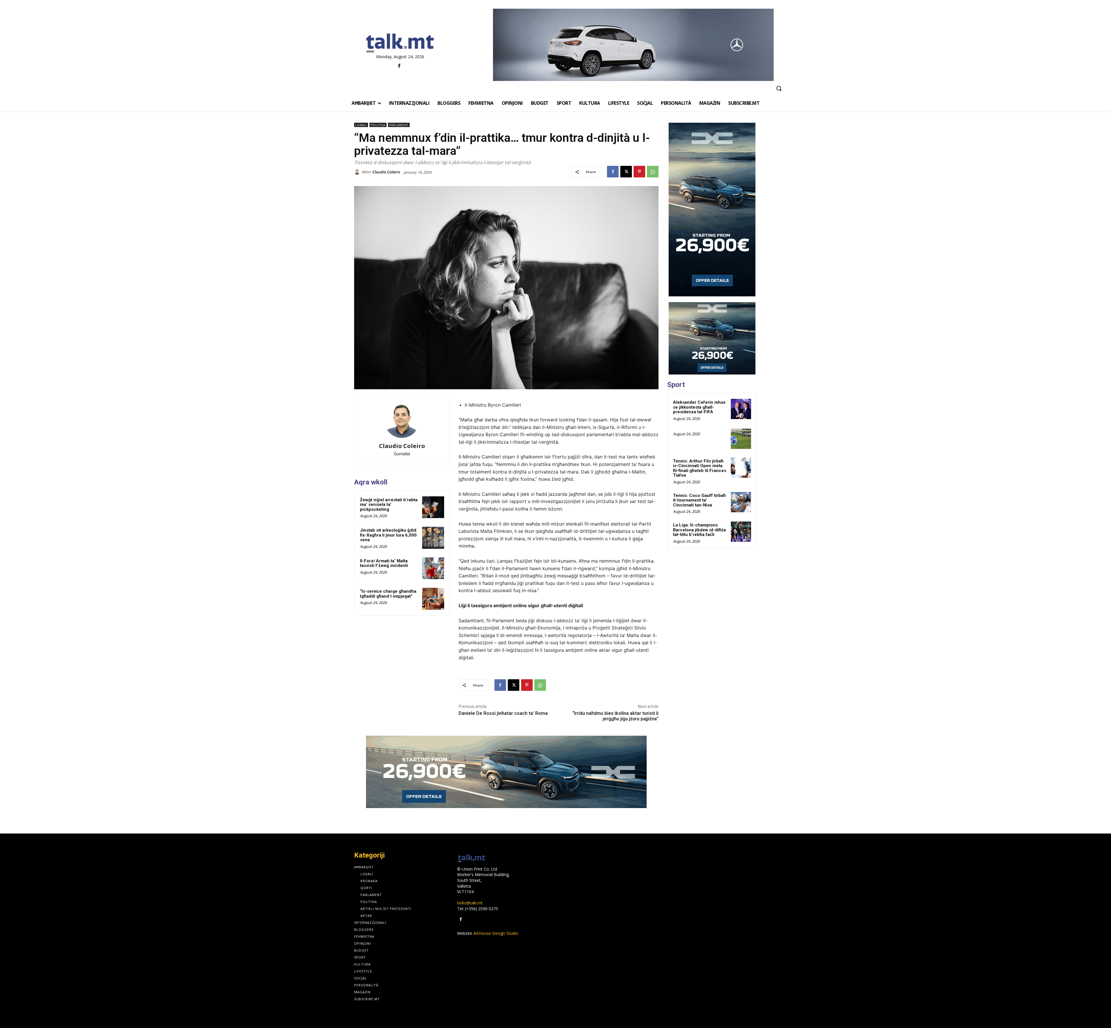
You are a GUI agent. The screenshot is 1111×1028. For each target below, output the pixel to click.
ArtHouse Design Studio (495, 933)
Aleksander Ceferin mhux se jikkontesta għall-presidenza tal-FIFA (699, 407)
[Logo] (400, 43)
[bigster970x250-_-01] (506, 772)
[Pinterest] (639, 171)
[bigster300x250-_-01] (712, 338)
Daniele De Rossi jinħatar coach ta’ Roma (503, 713)
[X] (626, 171)
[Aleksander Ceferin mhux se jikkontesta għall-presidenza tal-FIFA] (741, 409)
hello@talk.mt (470, 903)
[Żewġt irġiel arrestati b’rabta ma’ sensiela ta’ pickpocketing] (433, 507)
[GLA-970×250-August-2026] (633, 45)
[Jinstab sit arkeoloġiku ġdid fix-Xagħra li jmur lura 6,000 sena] (433, 538)
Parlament (399, 125)
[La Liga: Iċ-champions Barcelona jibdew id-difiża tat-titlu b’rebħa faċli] (741, 532)
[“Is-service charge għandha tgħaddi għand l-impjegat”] (433, 599)
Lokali (361, 125)
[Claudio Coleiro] (358, 172)
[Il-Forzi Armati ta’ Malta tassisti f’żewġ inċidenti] (433, 568)
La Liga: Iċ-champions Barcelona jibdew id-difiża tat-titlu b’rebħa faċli (699, 529)
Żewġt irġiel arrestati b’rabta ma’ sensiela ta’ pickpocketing (388, 504)
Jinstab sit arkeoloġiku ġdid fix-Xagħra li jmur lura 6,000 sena (388, 535)
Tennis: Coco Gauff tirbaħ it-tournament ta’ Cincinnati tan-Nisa (699, 500)
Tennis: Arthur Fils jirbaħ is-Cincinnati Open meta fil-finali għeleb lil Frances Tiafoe (699, 468)
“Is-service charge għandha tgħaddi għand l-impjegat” (388, 594)
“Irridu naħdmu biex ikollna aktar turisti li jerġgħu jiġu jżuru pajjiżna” (615, 716)
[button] (779, 88)
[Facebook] (399, 66)
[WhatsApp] (652, 171)
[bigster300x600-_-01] (712, 209)
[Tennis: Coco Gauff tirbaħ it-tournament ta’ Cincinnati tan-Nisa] (741, 502)
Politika (378, 125)
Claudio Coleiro (386, 172)
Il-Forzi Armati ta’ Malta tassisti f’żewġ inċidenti (384, 563)
